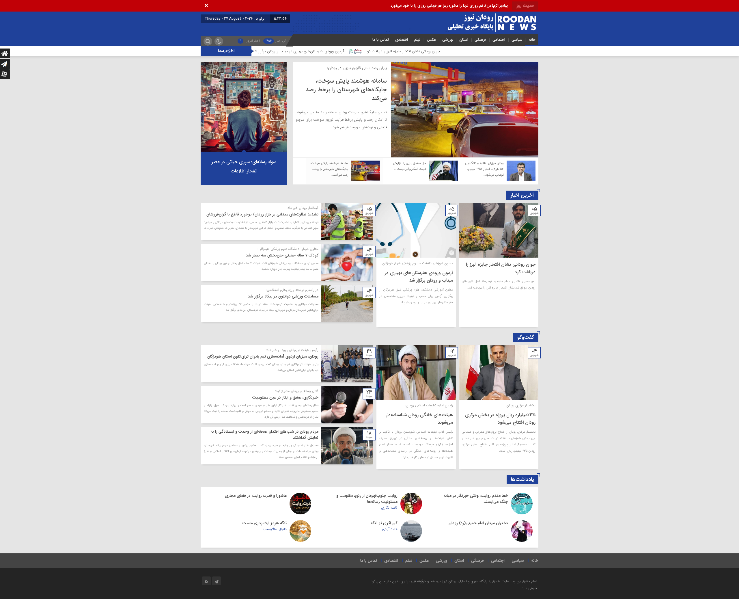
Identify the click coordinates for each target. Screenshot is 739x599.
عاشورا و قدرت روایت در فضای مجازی (256, 495)
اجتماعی (498, 40)
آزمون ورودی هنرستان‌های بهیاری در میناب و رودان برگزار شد (346, 51)
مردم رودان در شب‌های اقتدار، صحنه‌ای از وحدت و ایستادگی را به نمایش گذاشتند (264, 434)
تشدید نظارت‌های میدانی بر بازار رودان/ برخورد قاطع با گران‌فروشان (262, 214)
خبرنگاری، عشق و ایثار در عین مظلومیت (285, 397)
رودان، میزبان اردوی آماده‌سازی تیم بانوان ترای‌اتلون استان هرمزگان (262, 356)
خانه (532, 40)
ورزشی (447, 40)
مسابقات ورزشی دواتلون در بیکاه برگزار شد (283, 296)
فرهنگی (480, 40)
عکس (431, 40)
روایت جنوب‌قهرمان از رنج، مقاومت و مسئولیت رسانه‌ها (367, 498)
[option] (415, 109)
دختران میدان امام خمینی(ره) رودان (478, 523)
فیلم (417, 40)
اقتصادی (401, 40)
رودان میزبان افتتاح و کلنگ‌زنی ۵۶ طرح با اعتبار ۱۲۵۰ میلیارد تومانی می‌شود (346, 90)
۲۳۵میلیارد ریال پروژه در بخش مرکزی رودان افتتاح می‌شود (500, 418)
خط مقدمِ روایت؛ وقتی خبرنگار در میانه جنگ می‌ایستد (475, 498)
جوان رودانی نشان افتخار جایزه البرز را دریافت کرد (451, 51)
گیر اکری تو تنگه (384, 523)
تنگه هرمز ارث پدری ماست (264, 523)
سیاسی (517, 40)
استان (463, 40)
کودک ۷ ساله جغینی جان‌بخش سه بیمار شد (282, 255)
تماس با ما (380, 40)
